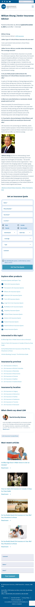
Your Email (7, 215)
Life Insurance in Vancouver (11, 404)
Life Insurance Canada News (10, 436)
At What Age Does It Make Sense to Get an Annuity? (16, 339)
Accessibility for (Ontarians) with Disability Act (16, 602)
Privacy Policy (25, 598)
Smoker (23, 225)
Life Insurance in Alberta (10, 366)
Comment (6, 250)
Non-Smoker (24, 228)
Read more (6, 429)
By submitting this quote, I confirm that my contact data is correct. (17, 261)
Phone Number (8, 209)
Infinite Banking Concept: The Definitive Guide (14, 354)
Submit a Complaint (17, 604)
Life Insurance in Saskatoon (11, 399)
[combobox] (9, 232)
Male (6, 225)
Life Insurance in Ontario (10, 376)
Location (6, 220)
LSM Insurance (19, 36)
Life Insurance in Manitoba (11, 371)
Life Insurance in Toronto (10, 402)
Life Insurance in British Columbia (13, 368)
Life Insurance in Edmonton (11, 394)
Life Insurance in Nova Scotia (11, 373)
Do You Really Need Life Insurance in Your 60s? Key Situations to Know (15, 350)
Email (4, 570)
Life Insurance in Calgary (10, 391)
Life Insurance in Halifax (10, 396)
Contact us (5, 598)
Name (5, 203)
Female (7, 228)
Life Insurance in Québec (10, 379)
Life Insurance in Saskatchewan (12, 381)
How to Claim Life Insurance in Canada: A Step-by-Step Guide (17, 344)
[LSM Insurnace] (9, 6)
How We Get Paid (15, 598)
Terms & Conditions (16, 600)
